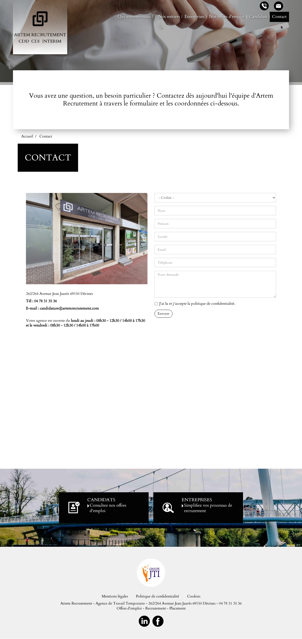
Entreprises (194, 16)
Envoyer (163, 313)
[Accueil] (40, 27)
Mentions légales (115, 596)
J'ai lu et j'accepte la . (197, 303)
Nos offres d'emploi (226, 16)
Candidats (258, 16)
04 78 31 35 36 (45, 301)
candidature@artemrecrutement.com (69, 308)
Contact (279, 16)
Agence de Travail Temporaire (120, 603)
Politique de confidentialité (157, 596)
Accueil (27, 136)
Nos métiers (169, 16)
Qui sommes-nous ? (136, 16)
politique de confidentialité (212, 303)
